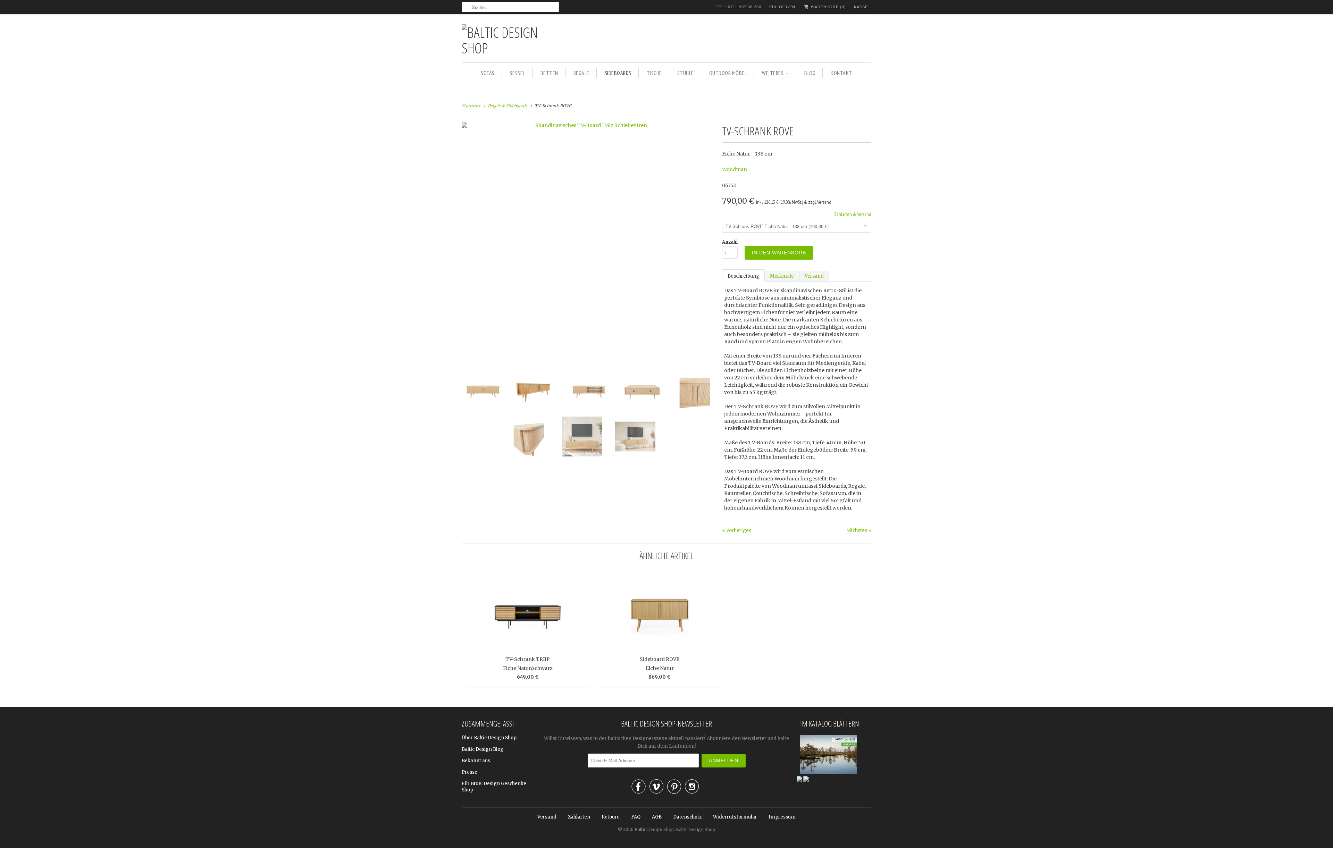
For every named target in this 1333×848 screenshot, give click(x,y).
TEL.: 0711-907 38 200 (738, 7)
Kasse (861, 7)
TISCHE (654, 72)
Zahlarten (579, 817)
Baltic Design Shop (654, 829)
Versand (814, 276)
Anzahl (730, 242)
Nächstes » (859, 531)
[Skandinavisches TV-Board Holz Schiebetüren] (588, 125)
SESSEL (517, 72)
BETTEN (549, 72)
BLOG (809, 72)
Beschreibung (743, 276)
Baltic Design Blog (482, 749)
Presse (469, 772)
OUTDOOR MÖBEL (728, 72)
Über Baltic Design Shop (489, 738)
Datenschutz (687, 817)
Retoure (611, 817)
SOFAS (488, 72)
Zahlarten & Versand (852, 214)
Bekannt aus (476, 761)
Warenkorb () (828, 7)
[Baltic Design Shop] (510, 40)
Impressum (782, 817)
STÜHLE (685, 72)
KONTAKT (841, 72)
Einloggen (782, 7)
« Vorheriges (736, 531)
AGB (657, 817)
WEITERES (772, 72)
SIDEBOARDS (618, 72)
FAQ (635, 817)
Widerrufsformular (735, 817)
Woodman (734, 169)
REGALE (581, 72)
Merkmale (782, 276)
